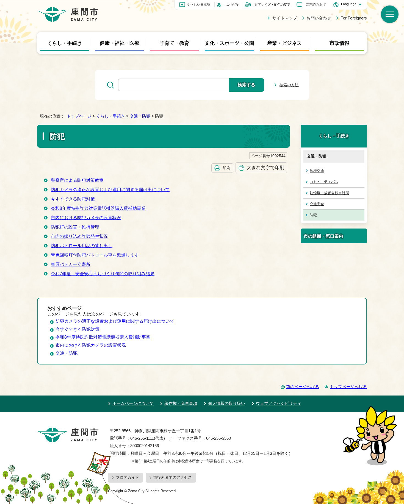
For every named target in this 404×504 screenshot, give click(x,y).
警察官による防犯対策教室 (77, 180)
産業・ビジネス (284, 43)
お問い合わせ (318, 18)
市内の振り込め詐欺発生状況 (79, 236)
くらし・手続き (64, 43)
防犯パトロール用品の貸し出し (81, 245)
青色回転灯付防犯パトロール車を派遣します (95, 255)
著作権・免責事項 (180, 403)
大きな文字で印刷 (265, 167)
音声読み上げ (316, 5)
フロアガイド (127, 477)
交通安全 (317, 204)
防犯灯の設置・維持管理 (75, 227)
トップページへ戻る (348, 386)
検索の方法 (289, 85)
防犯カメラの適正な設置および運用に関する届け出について (110, 189)
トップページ (79, 116)
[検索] (390, 14)
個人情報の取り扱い (226, 403)
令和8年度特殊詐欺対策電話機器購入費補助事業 (98, 208)
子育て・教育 (174, 43)
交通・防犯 (140, 116)
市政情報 (339, 43)
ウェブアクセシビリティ (278, 403)
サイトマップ (284, 18)
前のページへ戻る (302, 386)
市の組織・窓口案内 (323, 235)
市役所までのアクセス (172, 477)
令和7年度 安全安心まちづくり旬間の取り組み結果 (102, 273)
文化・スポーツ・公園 (229, 43)
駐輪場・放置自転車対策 (329, 193)
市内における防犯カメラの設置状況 (86, 217)
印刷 (226, 168)
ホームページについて (133, 403)
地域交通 (317, 171)
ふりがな (232, 5)
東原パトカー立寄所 (70, 264)
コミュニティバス (324, 182)
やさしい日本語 (198, 5)
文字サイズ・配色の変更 (272, 5)
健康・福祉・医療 (119, 43)
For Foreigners (354, 18)
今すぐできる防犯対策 (73, 199)
